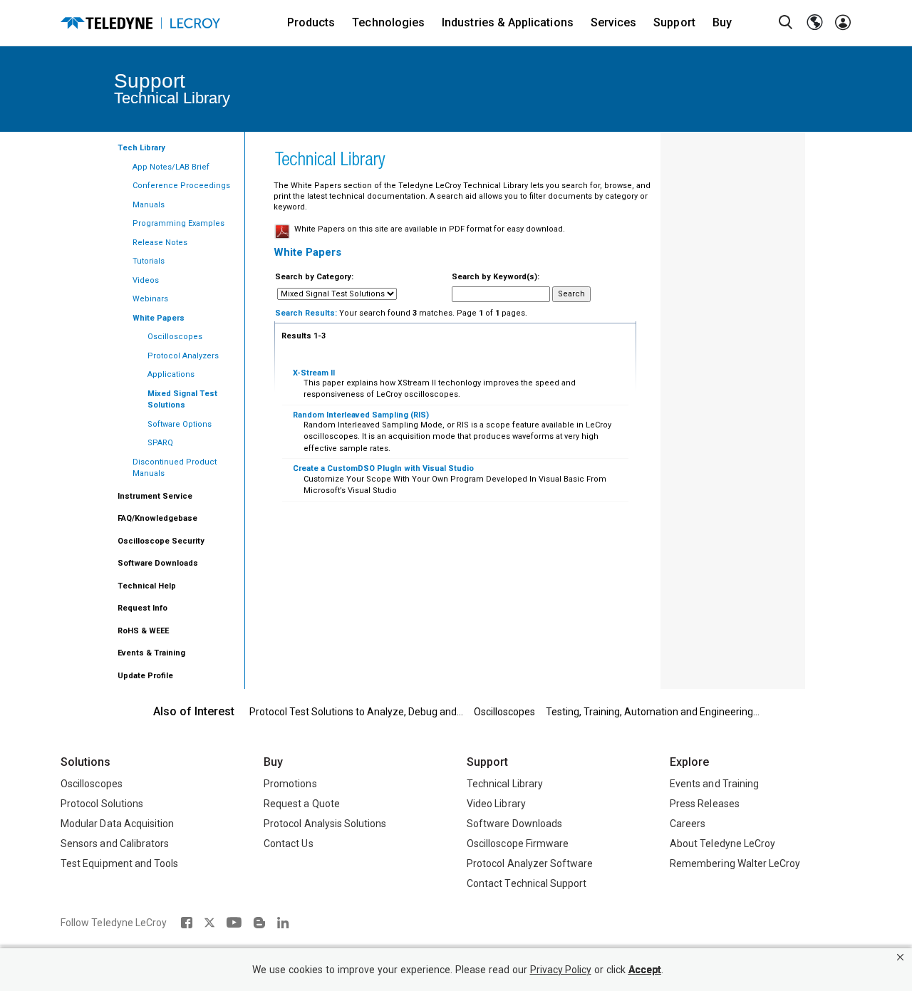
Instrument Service (155, 496)
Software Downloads (158, 563)
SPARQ (160, 442)
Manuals (149, 204)
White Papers (159, 318)
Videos (146, 280)
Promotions (290, 784)
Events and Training (714, 784)
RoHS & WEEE (143, 630)
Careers (687, 824)
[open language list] (814, 22)
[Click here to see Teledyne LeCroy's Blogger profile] (259, 922)
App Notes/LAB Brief (171, 167)
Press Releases (705, 804)
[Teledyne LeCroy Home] (140, 23)
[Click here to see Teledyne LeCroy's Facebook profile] (186, 922)
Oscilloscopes (174, 336)
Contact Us (289, 844)
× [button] (900, 957)
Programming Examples (178, 223)
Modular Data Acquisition (117, 824)
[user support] (842, 22)
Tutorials (149, 261)
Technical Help (147, 586)
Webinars (150, 298)
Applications (171, 374)
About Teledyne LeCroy (722, 844)
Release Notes (160, 242)
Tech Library (141, 147)
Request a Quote (302, 804)
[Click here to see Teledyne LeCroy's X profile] (209, 922)
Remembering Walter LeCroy (735, 863)
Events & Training (151, 653)
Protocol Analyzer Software (530, 863)
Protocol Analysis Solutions (325, 824)
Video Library (496, 804)
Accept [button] (644, 970)
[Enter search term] (785, 22)
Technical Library (505, 784)
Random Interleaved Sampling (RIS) (361, 415)
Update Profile (145, 675)
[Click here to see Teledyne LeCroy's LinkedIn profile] (283, 922)
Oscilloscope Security (161, 541)
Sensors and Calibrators (115, 844)
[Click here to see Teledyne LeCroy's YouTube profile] (234, 922)
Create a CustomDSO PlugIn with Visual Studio (383, 468)
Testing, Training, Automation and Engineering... (653, 711)
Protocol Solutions (102, 804)
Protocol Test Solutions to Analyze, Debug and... (356, 711)
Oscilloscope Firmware (518, 844)
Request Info (142, 608)
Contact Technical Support (526, 883)
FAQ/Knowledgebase (157, 518)
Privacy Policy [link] (560, 970)
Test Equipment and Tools (119, 863)
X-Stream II (314, 373)
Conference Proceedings (181, 185)
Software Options (179, 424)
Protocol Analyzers (183, 355)
